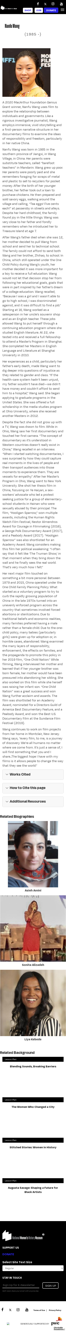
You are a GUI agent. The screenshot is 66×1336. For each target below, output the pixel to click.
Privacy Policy (55, 1310)
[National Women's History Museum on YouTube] (61, 4)
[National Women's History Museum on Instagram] (53, 4)
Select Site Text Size (17, 1262)
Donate (51, 10)
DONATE (8, 1254)
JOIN (38, 10)
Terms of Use (39, 1310)
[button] (33, 775)
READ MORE (9, 886)
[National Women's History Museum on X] (45, 4)
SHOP (28, 10)
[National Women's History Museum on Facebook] (38, 4)
